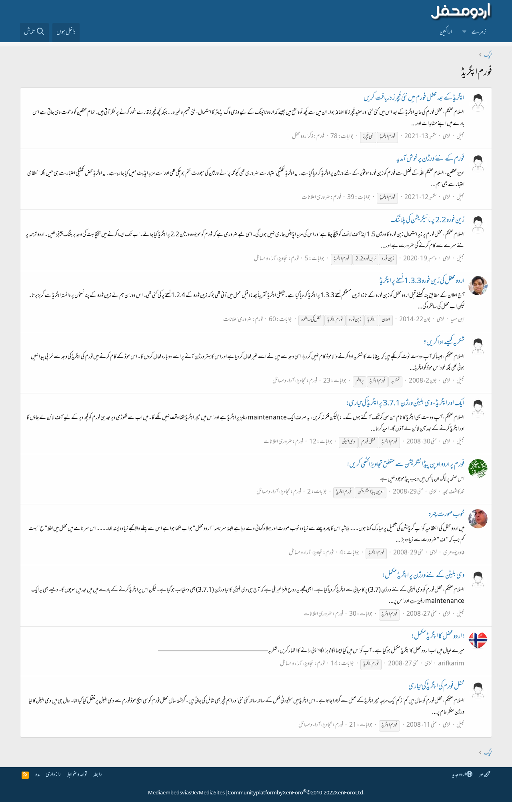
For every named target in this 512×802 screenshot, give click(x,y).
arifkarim (451, 664)
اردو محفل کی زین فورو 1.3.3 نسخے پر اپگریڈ (422, 281)
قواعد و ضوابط (77, 775)
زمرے (478, 32)
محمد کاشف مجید (453, 492)
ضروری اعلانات (316, 197)
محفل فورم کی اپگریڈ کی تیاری (436, 687)
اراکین (446, 32)
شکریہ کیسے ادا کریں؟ (443, 343)
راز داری (53, 775)
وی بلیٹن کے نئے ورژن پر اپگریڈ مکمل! (423, 576)
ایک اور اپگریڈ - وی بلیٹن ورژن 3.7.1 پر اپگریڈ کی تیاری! (405, 404)
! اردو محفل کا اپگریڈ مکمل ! (438, 637)
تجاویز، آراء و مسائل (271, 259)
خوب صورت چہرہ (446, 515)
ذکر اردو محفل (302, 136)
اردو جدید (459, 775)
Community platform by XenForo (296, 793)
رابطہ (97, 775)
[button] (464, 32)
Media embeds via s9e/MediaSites (186, 793)
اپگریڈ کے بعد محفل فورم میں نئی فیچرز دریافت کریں (414, 98)
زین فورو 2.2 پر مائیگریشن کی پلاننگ (427, 221)
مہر (481, 775)
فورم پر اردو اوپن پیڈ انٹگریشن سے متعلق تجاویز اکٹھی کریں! (405, 465)
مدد (37, 775)
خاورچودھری (453, 553)
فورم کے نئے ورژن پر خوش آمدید (430, 159)
